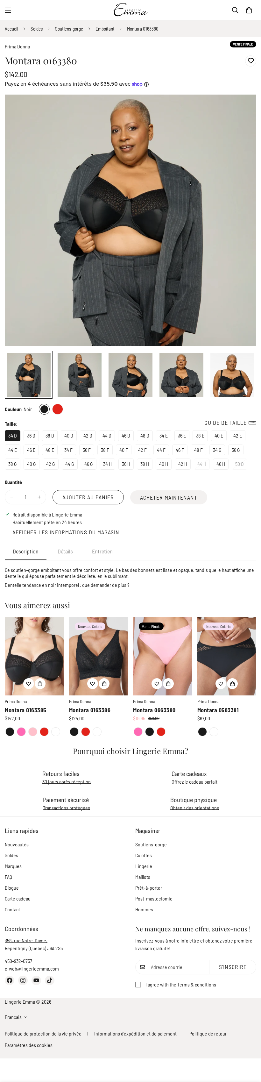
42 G (52, 465)
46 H (222, 465)
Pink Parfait (21, 732)
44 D (108, 436)
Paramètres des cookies (29, 1045)
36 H (128, 465)
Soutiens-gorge (69, 29)
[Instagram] (23, 980)
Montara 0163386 (90, 710)
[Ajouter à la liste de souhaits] (250, 61)
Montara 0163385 (25, 710)
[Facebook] (9, 980)
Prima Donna (17, 46)
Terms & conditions (196, 984)
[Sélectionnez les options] (40, 683)
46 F (181, 451)
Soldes (37, 29)
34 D (14, 436)
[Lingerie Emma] (130, 10)
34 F (70, 451)
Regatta (56, 732)
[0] (249, 10)
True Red (58, 409)
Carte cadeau (18, 898)
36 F (88, 451)
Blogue (12, 888)
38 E (202, 436)
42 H (184, 465)
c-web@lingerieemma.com (32, 968)
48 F (200, 451)
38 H (146, 465)
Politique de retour (208, 1033)
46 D (128, 436)
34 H (109, 465)
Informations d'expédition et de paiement (135, 1033)
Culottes (143, 855)
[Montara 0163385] (34, 656)
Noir (44, 409)
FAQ (8, 877)
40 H (165, 465)
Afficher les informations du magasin (65, 532)
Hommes (144, 909)
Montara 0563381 (218, 710)
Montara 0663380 (154, 710)
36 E (183, 436)
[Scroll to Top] (248, 1047)
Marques (13, 866)
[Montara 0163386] (98, 656)
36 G (237, 451)
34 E (165, 436)
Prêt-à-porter (148, 888)
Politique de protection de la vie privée (43, 1033)
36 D (33, 436)
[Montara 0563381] (227, 656)
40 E (221, 436)
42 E (239, 436)
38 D (52, 436)
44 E (14, 451)
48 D (146, 436)
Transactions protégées (66, 808)
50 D (241, 465)
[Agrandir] (243, 108)
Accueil (11, 29)
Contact (12, 909)
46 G (90, 465)
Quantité (13, 482)
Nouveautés (17, 844)
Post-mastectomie (154, 898)
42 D (89, 436)
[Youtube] (36, 980)
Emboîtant (105, 29)
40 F (125, 451)
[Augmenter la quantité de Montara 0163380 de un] (39, 497)
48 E (52, 451)
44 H (203, 465)
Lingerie (143, 866)
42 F (144, 451)
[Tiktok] (49, 980)
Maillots (142, 877)
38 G (14, 465)
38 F (107, 451)
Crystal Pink (33, 732)
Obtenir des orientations (194, 808)
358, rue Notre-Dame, (26, 940)
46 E (33, 451)
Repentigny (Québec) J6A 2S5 (34, 948)
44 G (71, 465)
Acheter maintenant (168, 497)
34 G (219, 451)
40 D (70, 436)
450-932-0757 (18, 961)
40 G (33, 465)
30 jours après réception (66, 782)
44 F (163, 451)
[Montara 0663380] (162, 656)
